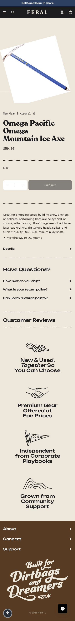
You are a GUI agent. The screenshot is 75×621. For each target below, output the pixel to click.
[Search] (12, 12)
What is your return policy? (25, 289)
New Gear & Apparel (17, 113)
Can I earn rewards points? (25, 298)
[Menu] (4, 12)
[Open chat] (62, 608)
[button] (7, 613)
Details (9, 248)
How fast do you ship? (21, 281)
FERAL (42, 612)
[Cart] (70, 12)
